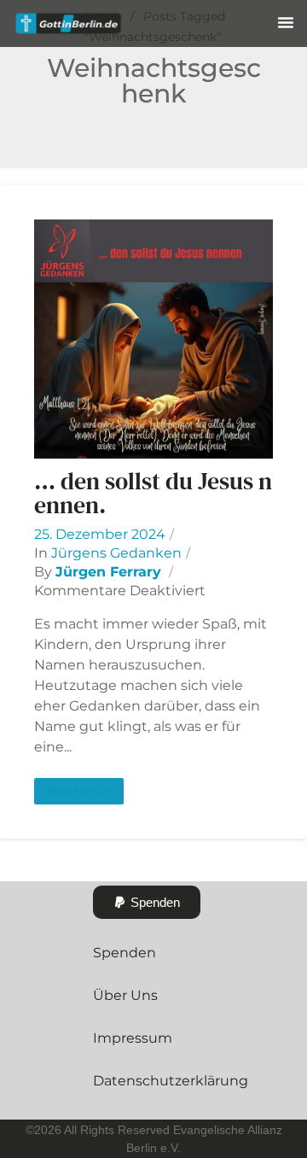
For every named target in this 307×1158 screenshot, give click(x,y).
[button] (285, 22)
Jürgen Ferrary (108, 572)
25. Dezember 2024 (99, 534)
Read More (79, 790)
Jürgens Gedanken (116, 553)
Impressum (132, 1038)
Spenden (124, 953)
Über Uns (125, 995)
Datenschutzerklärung (170, 1081)
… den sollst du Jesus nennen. (153, 493)
